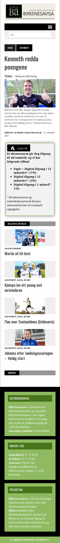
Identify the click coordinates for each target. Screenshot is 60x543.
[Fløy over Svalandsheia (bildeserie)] (30, 312)
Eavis (20, 280)
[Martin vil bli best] (30, 244)
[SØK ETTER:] (29, 34)
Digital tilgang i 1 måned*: (32, 184)
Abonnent (10, 280)
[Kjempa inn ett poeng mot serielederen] (30, 275)
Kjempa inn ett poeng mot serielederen (23, 287)
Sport (27, 280)
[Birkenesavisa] (30, 11)
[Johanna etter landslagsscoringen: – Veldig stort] (30, 343)
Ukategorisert (12, 248)
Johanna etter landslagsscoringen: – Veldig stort (28, 355)
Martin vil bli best (17, 253)
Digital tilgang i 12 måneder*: (27, 178)
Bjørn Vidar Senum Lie (29, 132)
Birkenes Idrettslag (26, 76)
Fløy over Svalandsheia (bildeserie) (29, 322)
